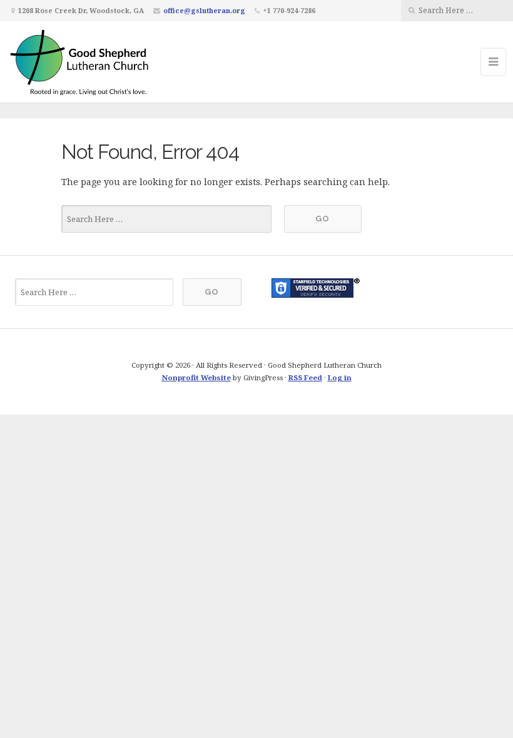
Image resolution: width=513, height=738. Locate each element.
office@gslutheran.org (204, 10)
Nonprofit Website (196, 377)
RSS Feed (305, 377)
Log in (340, 377)
